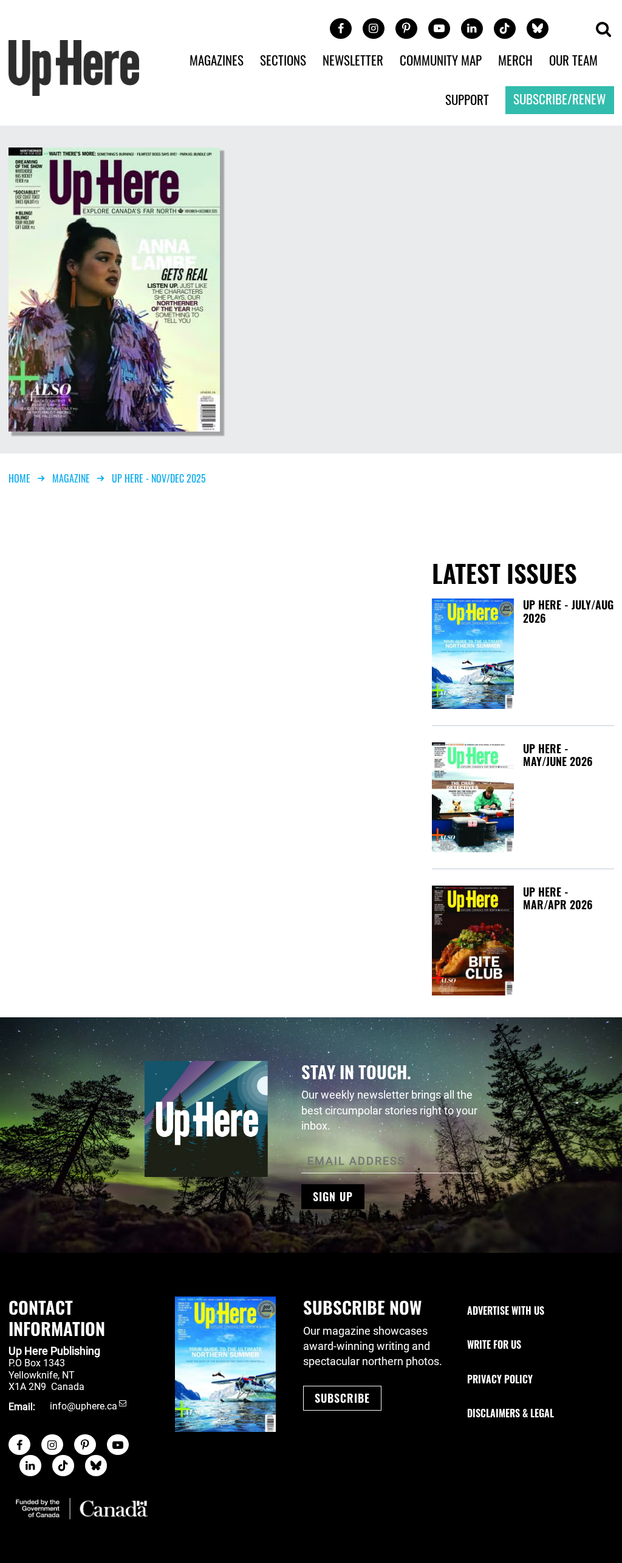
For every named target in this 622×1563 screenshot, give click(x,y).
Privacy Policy (500, 1379)
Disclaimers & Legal (510, 1413)
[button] (603, 30)
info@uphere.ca (83, 1406)
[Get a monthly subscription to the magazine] (225, 1364)
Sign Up (333, 1196)
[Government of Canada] (82, 1509)
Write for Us (494, 1344)
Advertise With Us (505, 1310)
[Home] (74, 67)
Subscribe (342, 1398)
